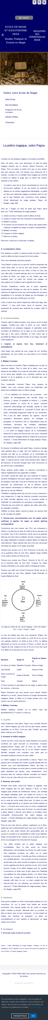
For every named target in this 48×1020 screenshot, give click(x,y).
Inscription (9, 112)
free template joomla (24, 983)
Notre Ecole (10, 99)
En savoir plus (35, 1007)
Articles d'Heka (11, 117)
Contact (24, 968)
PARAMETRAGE (20, 1016)
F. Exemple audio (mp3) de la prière (16, 933)
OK (33, 1016)
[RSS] (39, 2)
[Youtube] (44, 2)
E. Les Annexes (7, 929)
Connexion (9, 122)
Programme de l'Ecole (13, 110)
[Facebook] (35, 2)
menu (26, 17)
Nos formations (11, 105)
